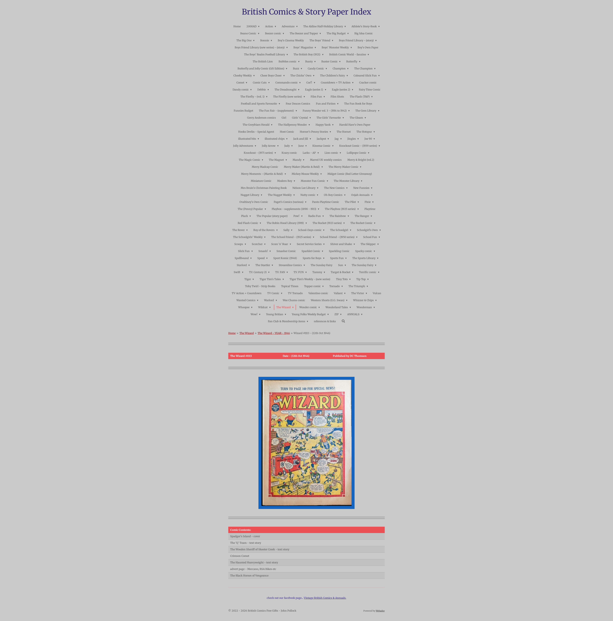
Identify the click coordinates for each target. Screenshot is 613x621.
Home (232, 333)
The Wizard (246, 333)
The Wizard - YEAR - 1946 (274, 333)
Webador (380, 611)
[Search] (343, 321)
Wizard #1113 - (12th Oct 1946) (312, 333)
